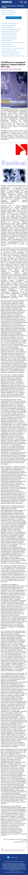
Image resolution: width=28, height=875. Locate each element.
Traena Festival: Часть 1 (7, 48)
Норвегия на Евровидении (8, 27)
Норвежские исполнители (8, 10)
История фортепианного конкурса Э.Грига (11, 52)
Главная (4, 5)
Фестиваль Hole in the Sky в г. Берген (10, 31)
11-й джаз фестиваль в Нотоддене (9, 23)
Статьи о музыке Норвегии (8, 14)
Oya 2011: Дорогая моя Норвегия (9, 38)
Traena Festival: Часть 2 (18, 48)
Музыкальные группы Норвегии (9, 12)
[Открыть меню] (25, 2)
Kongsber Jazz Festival (7, 44)
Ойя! (24, 55)
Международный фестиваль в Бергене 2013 (12, 55)
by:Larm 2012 (21, 42)
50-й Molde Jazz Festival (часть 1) (9, 34)
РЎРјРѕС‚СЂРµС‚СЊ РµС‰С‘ (13, 17)
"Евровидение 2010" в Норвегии (9, 33)
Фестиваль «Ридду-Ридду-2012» (9, 50)
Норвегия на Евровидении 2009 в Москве (11, 29)
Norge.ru (7, 861)
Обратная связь (14, 857)
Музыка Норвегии (11, 5)
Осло (8, 187)
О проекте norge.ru (19, 872)
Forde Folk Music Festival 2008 (8, 25)
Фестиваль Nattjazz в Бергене (8, 46)
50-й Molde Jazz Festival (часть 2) (9, 36)
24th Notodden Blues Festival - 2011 (10, 42)
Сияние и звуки (5, 54)
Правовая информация (10, 872)
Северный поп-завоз (14, 54)
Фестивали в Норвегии (7, 40)
